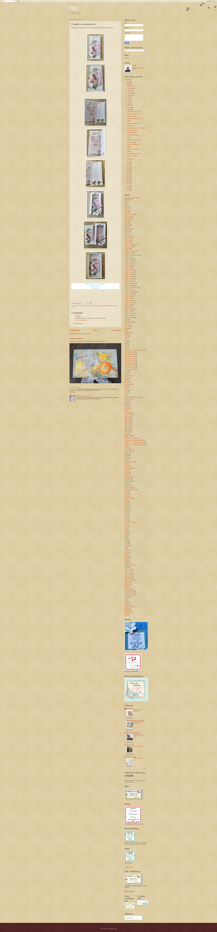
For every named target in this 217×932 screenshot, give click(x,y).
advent (126, 210)
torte (126, 554)
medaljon (127, 406)
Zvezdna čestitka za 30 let (133, 153)
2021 (127, 166)
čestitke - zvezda (129, 315)
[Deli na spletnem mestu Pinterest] (91, 303)
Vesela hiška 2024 (129, 591)
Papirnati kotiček (129, 468)
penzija (126, 470)
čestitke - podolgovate (130, 283)
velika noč (127, 584)
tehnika (126, 550)
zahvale (126, 604)
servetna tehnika (129, 522)
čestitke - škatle (97, 305)
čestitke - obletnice (129, 279)
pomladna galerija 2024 (130, 489)
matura (126, 401)
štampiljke (127, 545)
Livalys (126, 393)
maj (129, 102)
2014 (127, 183)
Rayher (126, 505)
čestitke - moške (129, 274)
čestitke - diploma (129, 259)
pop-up (126, 492)
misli (126, 410)
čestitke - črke (128, 257)
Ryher (126, 517)
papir (126, 464)
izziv (126, 347)
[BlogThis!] (87, 303)
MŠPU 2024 (128, 429)
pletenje (126, 474)
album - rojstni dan (129, 214)
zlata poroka (128, 612)
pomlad (126, 483)
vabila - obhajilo (128, 573)
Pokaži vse (145, 768)
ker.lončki (127, 382)
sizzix (126, 526)
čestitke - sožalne (129, 300)
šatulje (126, 539)
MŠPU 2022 (128, 425)
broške (126, 233)
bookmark (127, 231)
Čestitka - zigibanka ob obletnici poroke (137, 128)
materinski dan (128, 399)
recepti (126, 507)
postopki (127, 496)
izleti (126, 345)
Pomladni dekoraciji (132, 132)
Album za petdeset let (132, 130)
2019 (127, 171)
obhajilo (126, 455)
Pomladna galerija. (95, 286)
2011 (127, 190)
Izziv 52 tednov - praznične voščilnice (134, 350)
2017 (127, 176)
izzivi (126, 371)
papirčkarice (128, 466)
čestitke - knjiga (128, 266)
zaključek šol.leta (129, 606)
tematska (127, 552)
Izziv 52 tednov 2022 (130, 360)
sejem (126, 520)
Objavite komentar (77, 323)
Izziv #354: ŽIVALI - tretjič (133, 111)
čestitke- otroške (129, 317)
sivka (126, 524)
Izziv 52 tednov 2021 (130, 358)
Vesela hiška (128, 589)
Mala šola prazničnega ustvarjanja (133, 397)
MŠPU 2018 (128, 416)
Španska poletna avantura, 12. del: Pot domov (139, 735)
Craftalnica (95, 288)
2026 (127, 79)
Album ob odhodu (131, 142)
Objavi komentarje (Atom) (83, 333)
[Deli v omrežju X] (88, 303)
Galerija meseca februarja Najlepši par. (95, 284)
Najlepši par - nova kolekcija (131, 438)
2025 (127, 82)
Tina (76, 316)
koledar (126, 386)
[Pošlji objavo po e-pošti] (85, 303)
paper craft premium (129, 462)
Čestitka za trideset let (132, 149)
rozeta (126, 513)
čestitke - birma (128, 253)
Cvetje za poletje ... (138, 746)
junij (129, 100)
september (130, 93)
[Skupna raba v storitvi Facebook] (90, 303)
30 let (126, 201)
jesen (126, 373)
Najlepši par (105, 305)
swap (126, 535)
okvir (126, 459)
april (129, 105)
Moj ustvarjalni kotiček (132, 732)
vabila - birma (128, 569)
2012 (127, 187)
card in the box (128, 235)
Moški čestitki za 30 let (133, 135)
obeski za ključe (129, 451)
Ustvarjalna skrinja (131, 757)
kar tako (127, 378)
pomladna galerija (129, 487)
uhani (126, 558)
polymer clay (128, 481)
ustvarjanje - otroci (129, 565)
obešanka (127, 453)
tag (125, 548)
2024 (127, 84)
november (130, 88)
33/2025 (78, 387)
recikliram (127, 509)
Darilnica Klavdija (129, 322)
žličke (126, 614)
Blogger (115, 928)
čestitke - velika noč (130, 313)
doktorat (127, 334)
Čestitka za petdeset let (76, 338)
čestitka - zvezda (129, 246)
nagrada (127, 434)
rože (126, 515)
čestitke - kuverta (129, 270)
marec (129, 107)
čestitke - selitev (129, 296)
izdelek (126, 343)
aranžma (127, 220)
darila (126, 319)
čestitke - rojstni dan (88, 305)
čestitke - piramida (129, 281)
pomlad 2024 (128, 485)
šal (125, 537)
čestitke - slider (128, 298)
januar (129, 159)
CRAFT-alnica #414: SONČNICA (138, 710)
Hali (74, 7)
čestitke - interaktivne (130, 263)
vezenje (126, 597)
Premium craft (128, 498)
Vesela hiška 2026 (129, 595)
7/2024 (129, 137)
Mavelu (126, 403)
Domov (95, 330)
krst (125, 388)
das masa (127, 324)
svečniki (127, 533)
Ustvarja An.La (130, 708)
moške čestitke (128, 414)
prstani (126, 502)
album (126, 212)
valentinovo (127, 582)
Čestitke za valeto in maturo (83, 396)
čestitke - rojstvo (129, 294)
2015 (127, 180)
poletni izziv (127, 479)
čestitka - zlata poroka (130, 244)
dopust (126, 337)
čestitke (127, 248)
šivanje (126, 541)
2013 (127, 185)
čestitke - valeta (128, 311)
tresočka (127, 556)
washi (126, 601)
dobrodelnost (128, 332)
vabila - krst (127, 571)
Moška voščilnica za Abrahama (138, 722)
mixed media (128, 412)
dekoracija (127, 326)
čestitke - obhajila (129, 276)
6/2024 (129, 146)
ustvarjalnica (128, 563)
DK (125, 330)
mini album (127, 408)
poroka (126, 494)
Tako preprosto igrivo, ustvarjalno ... (136, 720)
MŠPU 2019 (128, 418)
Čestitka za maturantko (133, 144)
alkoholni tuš (128, 218)
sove (126, 530)
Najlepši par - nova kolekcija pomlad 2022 (135, 444)
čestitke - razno (128, 289)
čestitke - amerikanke (130, 251)
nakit (126, 446)
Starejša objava (116, 330)
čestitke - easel (128, 261)
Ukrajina (127, 561)
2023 (127, 162)
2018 (127, 173)
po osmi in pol (130, 745)
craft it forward (128, 238)
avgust (129, 95)
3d (125, 203)
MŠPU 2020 (128, 421)
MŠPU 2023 (128, 427)
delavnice (127, 328)
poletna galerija (128, 477)
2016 (127, 178)
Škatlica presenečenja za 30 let (135, 118)
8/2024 (129, 121)
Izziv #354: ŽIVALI (131, 116)
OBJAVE (127, 58)
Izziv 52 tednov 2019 (130, 354)
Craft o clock (79, 305)
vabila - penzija (128, 576)
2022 (127, 164)
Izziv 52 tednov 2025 (130, 367)
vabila (126, 567)
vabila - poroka (128, 578)
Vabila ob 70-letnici (138, 758)
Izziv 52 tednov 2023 (130, 363)
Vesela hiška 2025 (129, 593)
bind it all (127, 225)
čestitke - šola (128, 304)
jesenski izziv (128, 375)
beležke (126, 223)
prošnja (126, 500)
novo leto (127, 449)
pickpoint (127, 472)
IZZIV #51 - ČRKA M (132, 156)
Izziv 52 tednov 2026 (130, 369)
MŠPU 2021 (128, 423)
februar (129, 109)
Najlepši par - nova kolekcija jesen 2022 (134, 440)
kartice (126, 380)
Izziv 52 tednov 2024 (130, 365)
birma (126, 227)
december (130, 86)
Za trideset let (130, 125)
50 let (126, 205)
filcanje (126, 341)
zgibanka (127, 608)
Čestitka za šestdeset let (133, 114)
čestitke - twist (128, 306)
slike (126, 528)
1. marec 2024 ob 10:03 (81, 320)
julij (129, 98)
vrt (125, 599)
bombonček (127, 229)
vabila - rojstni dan (129, 580)
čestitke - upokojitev (130, 309)
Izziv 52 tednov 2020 (130, 356)
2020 (127, 169)
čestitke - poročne (129, 285)
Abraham (127, 207)
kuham (126, 390)
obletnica (127, 457)
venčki (126, 586)
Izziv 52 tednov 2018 (130, 352)
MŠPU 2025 (128, 431)
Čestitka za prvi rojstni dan (133, 139)
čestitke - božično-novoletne (131, 255)
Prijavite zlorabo (129, 891)
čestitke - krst (128, 268)
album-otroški (128, 216)
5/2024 (129, 151)
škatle (126, 543)
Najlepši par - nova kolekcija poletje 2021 (135, 442)
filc (125, 339)
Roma (126, 511)
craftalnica (127, 242)
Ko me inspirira (128, 384)
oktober (130, 91)
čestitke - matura (129, 272)
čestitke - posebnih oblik (131, 287)
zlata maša (127, 610)
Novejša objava (75, 330)
